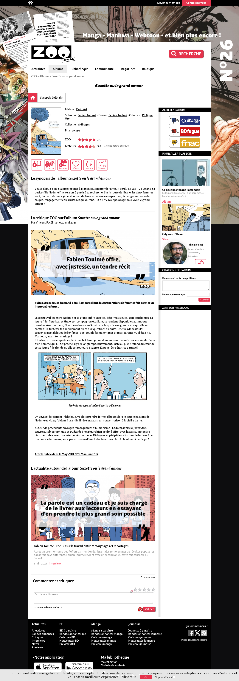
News (35, 644)
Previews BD (67, 644)
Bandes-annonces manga (107, 633)
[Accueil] (32, 3)
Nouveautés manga (103, 640)
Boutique (148, 69)
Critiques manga (101, 637)
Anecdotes (38, 630)
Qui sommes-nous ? (196, 626)
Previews (37, 647)
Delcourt (81, 109)
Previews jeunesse (139, 644)
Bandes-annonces (43, 633)
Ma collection (109, 661)
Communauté (104, 69)
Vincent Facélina (46, 222)
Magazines (127, 69)
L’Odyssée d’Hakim (81, 431)
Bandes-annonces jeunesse (145, 633)
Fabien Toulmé (87, 115)
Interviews (38, 640)
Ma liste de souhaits (113, 665)
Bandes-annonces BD (72, 633)
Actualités (38, 69)
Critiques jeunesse (139, 637)
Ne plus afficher (164, 677)
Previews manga (101, 644)
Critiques (37, 637)
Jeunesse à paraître (140, 630)
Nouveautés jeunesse (141, 640)
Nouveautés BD (69, 640)
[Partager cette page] (102, 164)
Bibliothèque (79, 69)
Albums (58, 69)
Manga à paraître (102, 630)
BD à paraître (67, 630)
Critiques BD (67, 637)
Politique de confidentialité (194, 640)
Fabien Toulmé (103, 431)
